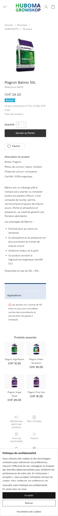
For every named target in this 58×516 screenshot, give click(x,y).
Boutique (22, 25)
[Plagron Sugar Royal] (14, 381)
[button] (5, 7)
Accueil (9, 25)
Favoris (34, 438)
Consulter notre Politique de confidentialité (24, 485)
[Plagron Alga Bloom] (14, 348)
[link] (29, 511)
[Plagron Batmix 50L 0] (25, 55)
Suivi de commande (16, 440)
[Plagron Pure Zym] (36, 381)
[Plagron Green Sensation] (36, 348)
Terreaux (27, 29)
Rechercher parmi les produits (16, 424)
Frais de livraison (14, 114)
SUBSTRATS (11, 29)
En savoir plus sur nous (14, 489)
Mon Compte (34, 421)
